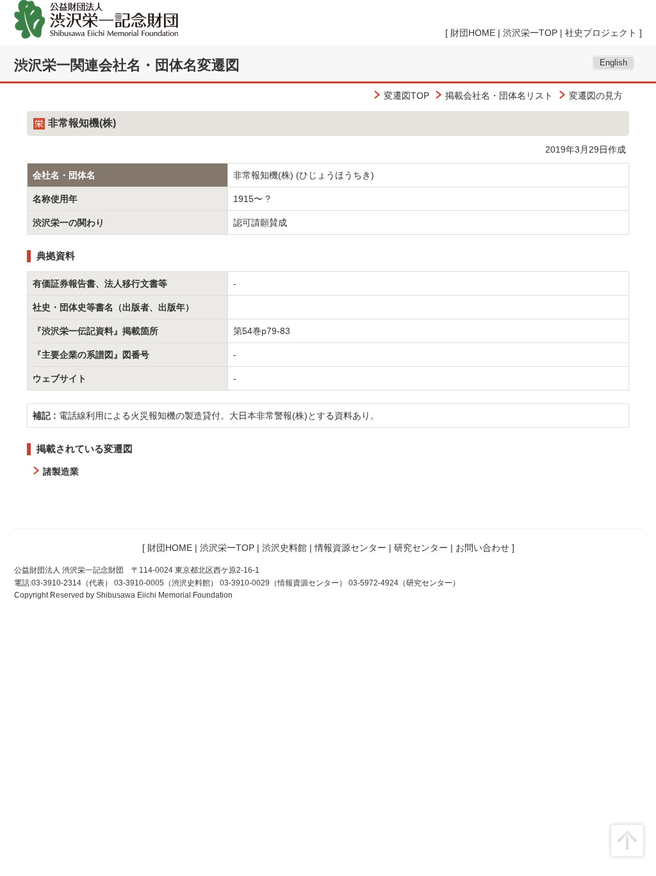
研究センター (421, 548)
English (613, 62)
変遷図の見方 (596, 95)
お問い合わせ (482, 548)
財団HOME (472, 33)
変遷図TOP (406, 95)
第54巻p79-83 (261, 331)
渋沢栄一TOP (530, 33)
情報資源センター (350, 548)
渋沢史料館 (284, 548)
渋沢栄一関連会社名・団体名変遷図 (127, 65)
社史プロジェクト (601, 33)
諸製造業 (61, 471)
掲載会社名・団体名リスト (499, 95)
